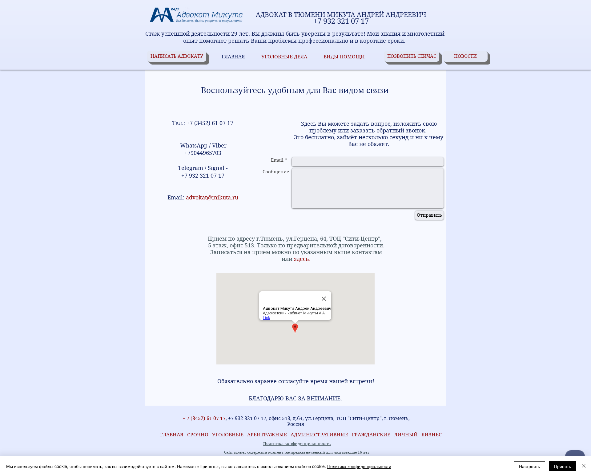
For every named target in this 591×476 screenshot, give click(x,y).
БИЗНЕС (431, 435)
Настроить (529, 466)
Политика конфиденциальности (359, 466)
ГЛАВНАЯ (170, 435)
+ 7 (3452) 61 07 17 (203, 418)
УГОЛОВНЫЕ (229, 435)
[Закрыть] (583, 466)
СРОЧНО (199, 435)
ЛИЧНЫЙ (406, 435)
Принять (562, 466)
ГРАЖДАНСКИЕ (371, 435)
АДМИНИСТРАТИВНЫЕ (320, 435)
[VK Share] (166, 410)
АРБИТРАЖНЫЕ (269, 435)
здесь (300, 259)
